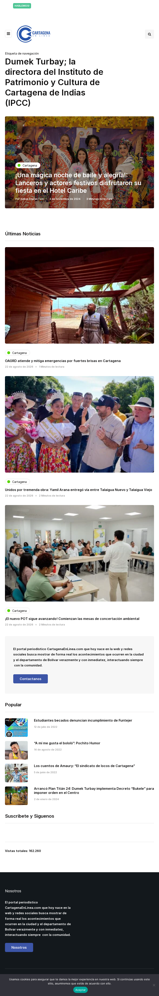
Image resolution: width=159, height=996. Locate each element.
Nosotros (19, 947)
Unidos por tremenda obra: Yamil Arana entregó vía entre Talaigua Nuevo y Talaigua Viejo (78, 490)
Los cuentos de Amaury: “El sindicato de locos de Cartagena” (84, 766)
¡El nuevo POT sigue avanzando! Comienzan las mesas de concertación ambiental (72, 619)
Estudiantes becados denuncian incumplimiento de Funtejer (83, 720)
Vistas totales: (17, 851)
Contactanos (30, 679)
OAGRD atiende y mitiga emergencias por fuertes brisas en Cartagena (63, 361)
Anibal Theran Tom (32, 198)
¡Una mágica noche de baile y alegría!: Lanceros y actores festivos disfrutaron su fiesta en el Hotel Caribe (78, 182)
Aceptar (80, 989)
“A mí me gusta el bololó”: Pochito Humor (67, 743)
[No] (154, 985)
